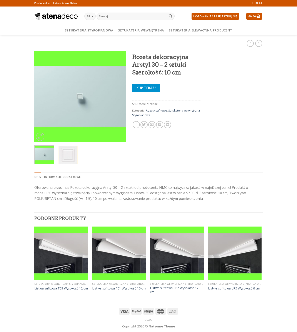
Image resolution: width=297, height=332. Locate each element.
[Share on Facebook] (136, 124)
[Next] (118, 96)
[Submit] (170, 16)
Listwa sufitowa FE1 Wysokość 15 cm (119, 288)
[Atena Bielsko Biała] (56, 16)
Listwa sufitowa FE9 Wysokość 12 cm (61, 288)
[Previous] (42, 96)
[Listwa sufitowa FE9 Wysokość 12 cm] (61, 253)
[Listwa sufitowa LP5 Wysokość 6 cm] (235, 253)
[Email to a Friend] (151, 124)
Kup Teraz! (146, 87)
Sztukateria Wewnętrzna (141, 30)
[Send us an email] (260, 3)
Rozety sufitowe (156, 110)
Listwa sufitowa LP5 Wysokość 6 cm (234, 288)
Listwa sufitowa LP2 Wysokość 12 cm (174, 290)
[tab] (37, 177)
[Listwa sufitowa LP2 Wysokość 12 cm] (177, 253)
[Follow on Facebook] (252, 3)
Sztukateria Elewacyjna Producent (200, 30)
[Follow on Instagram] (256, 3)
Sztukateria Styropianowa (89, 30)
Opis (37, 177)
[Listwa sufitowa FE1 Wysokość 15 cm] (119, 253)
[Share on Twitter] (144, 124)
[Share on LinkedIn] (167, 124)
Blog (148, 320)
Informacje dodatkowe (62, 177)
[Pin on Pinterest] (159, 124)
